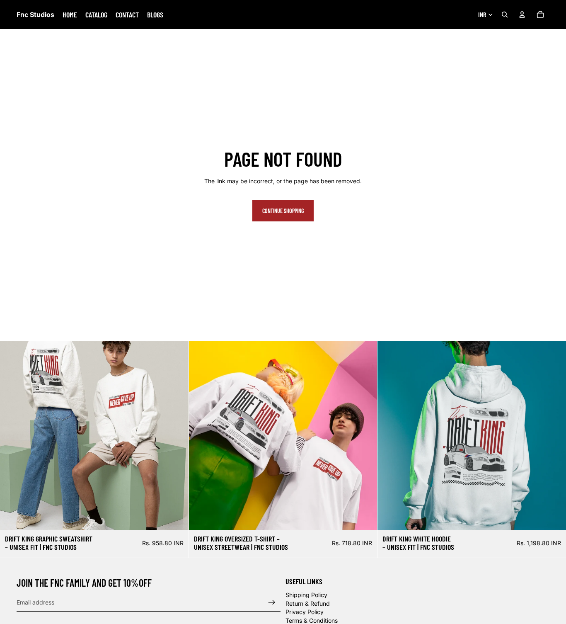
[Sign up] (272, 602)
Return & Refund (307, 603)
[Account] (522, 14)
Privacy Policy (304, 612)
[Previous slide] (201, 435)
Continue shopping (283, 210)
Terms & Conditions (311, 620)
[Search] (505, 14)
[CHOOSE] (175, 517)
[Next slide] (364, 435)
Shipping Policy (306, 595)
